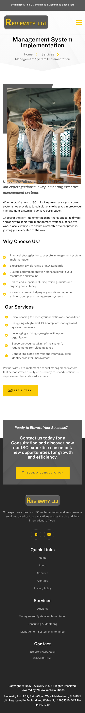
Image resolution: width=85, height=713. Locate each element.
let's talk (23, 390)
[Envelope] (49, 534)
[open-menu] (77, 22)
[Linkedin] (36, 534)
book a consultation (45, 472)
